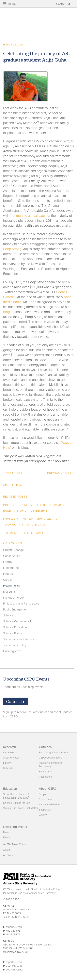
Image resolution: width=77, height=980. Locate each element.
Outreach (45, 747)
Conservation (11, 556)
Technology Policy (14, 645)
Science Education (15, 627)
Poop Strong (12, 249)
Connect (14, 701)
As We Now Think (14, 844)
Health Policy (11, 585)
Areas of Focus (11, 757)
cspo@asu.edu (14, 927)
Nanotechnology (13, 597)
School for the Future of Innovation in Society (16, 796)
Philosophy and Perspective (21, 603)
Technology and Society (18, 639)
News (6, 832)
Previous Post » (60, 473)
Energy (7, 562)
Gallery (43, 814)
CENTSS (8, 768)
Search (61, 3)
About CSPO (47, 789)
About (6, 850)
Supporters (45, 809)
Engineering (11, 568)
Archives (8, 855)
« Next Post (13, 473)
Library (7, 762)
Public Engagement (15, 609)
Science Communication (18, 621)
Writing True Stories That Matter (20, 808)
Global (7, 579)
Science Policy (12, 633)
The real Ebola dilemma (23, 533)
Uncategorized (12, 651)
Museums (9, 591)
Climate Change (13, 550)
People (43, 794)
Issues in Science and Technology (50, 764)
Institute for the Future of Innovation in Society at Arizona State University (33, 891)
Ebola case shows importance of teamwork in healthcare (31, 522)
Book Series (45, 771)
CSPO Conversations (50, 757)
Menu (11, 4)
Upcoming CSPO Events (26, 679)
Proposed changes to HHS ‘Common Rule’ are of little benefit (34, 507)
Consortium (45, 799)
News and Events (15, 827)
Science (8, 615)
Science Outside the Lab (16, 803)
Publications (45, 776)
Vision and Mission (49, 804)
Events (6, 837)
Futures (8, 574)
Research (9, 747)
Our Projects (10, 752)
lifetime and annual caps (27, 216)
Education (10, 789)
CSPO (38, 20)
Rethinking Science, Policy (53, 752)
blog (6, 312)
